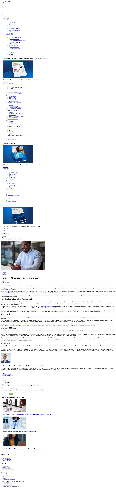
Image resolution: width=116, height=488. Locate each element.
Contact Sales (3, 230)
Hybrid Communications (15, 37)
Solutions (5, 18)
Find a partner (6, 467)
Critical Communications (13, 119)
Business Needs (9, 34)
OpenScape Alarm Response (15, 126)
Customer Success (7, 374)
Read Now (5, 82)
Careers (11, 188)
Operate (10, 132)
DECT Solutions (12, 115)
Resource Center (11, 169)
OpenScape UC (12, 89)
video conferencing (68, 334)
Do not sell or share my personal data (11, 486)
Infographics (13, 177)
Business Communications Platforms (15, 93)
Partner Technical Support (8, 457)
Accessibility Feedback (8, 483)
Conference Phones (13, 117)
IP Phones (11, 112)
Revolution (11, 122)
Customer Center (6, 1)
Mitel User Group (7, 460)
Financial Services (14, 27)
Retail (11, 33)
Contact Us (5, 475)
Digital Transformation (8, 375)
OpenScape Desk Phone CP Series (16, 116)
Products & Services (7, 83)
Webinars (12, 179)
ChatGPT (75, 317)
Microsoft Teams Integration (15, 92)
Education (12, 23)
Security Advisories (12, 201)
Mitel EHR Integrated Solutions (15, 125)
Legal (4, 478)
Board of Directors (14, 186)
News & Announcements (13, 190)
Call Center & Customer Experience (18, 40)
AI (3, 373)
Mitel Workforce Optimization (15, 107)
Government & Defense (15, 28)
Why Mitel (5, 16)
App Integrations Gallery (15, 48)
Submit (11, 393)
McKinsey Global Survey (7, 292)
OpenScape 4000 (12, 98)
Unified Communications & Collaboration (16, 84)
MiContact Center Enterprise (15, 108)
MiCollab (11, 88)
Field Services (13, 25)
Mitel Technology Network (9, 469)
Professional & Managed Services (15, 127)
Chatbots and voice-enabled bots (7, 301)
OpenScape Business (13, 101)
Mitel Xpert (11, 121)
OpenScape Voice (12, 97)
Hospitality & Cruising (15, 30)
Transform (11, 131)
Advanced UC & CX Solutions (14, 102)
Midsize (12, 54)
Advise (10, 130)
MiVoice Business (12, 96)
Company (10, 180)
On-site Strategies (14, 45)
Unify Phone (11, 91)
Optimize (10, 134)
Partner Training (6, 466)
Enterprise (12, 52)
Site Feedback (6, 482)
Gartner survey (10, 291)
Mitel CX (11, 105)
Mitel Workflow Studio (13, 106)
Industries (8, 19)
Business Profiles (9, 49)
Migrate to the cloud (14, 47)
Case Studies (10, 192)
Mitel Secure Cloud (13, 138)
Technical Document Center (13, 195)
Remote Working (13, 43)
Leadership (12, 185)
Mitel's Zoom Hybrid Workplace (15, 87)
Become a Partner (7, 468)
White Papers (13, 174)
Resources (5, 168)
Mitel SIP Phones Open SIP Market (16, 113)
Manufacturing (13, 31)
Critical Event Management (14, 123)
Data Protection (6, 476)
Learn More (5, 167)
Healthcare (12, 22)
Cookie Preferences (7, 485)
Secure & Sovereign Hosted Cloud (15, 135)
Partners (5, 2)
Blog (9, 198)
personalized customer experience (48, 306)
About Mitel (12, 183)
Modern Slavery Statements (9, 479)
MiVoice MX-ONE (13, 99)
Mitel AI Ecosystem (14, 39)
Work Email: (4, 387)
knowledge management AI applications (22, 323)
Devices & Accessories (12, 110)
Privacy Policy (4, 390)
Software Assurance (12, 139)
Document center (6, 458)
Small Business (13, 55)
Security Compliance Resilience (17, 42)
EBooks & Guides (14, 172)
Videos (11, 175)
